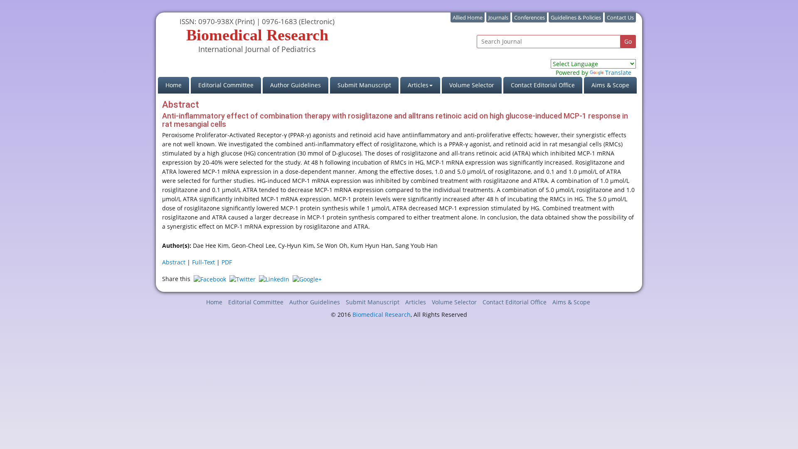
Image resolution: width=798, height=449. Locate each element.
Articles (415, 302)
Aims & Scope (610, 85)
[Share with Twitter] (242, 279)
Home (177, 85)
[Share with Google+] (307, 279)
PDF (227, 262)
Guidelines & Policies (576, 17)
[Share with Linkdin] (274, 279)
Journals (498, 17)
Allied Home (468, 17)
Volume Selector (471, 85)
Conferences (529, 17)
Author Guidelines (295, 85)
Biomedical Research (381, 314)
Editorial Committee (226, 85)
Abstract (173, 262)
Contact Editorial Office (543, 85)
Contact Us (620, 17)
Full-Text (203, 262)
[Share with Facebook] (210, 279)
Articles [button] (418, 85)
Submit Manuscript (364, 85)
